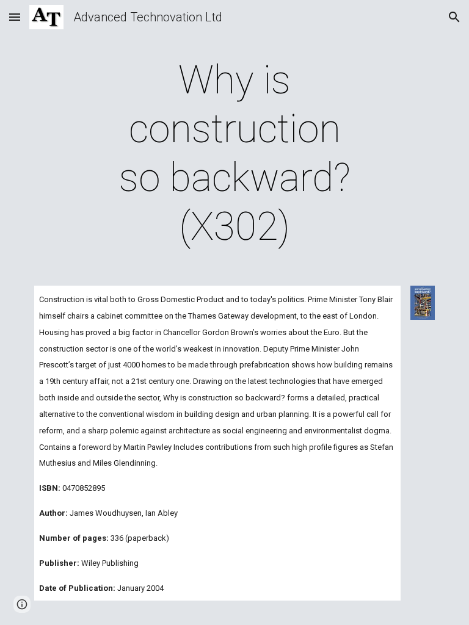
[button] (14, 17)
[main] (234, 153)
